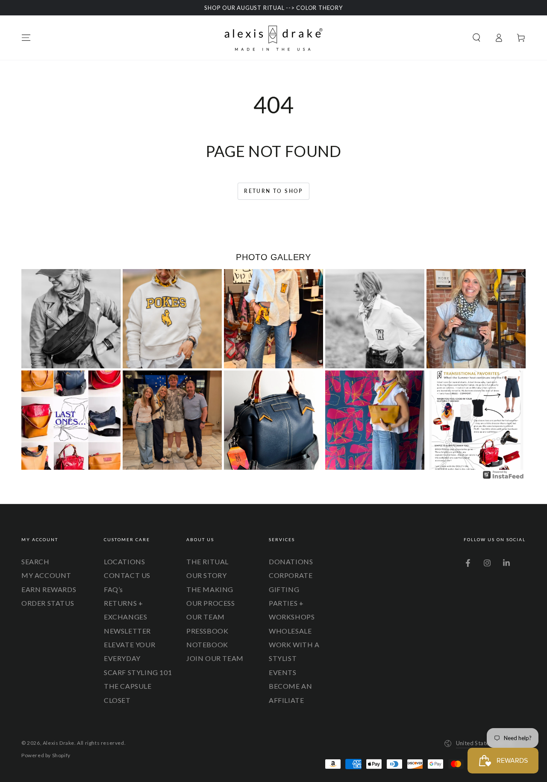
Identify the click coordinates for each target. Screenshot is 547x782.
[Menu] (26, 37)
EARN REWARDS (48, 589)
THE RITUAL (207, 561)
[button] (476, 37)
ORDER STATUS (47, 603)
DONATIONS (291, 561)
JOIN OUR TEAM (215, 658)
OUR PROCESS (210, 603)
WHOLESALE (290, 631)
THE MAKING (209, 589)
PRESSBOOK (207, 631)
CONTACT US (127, 575)
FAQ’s (113, 589)
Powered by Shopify (46, 755)
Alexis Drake (58, 743)
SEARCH (35, 561)
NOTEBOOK (207, 644)
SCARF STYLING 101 (138, 672)
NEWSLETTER (127, 631)
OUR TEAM (205, 617)
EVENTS (283, 672)
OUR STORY (206, 575)
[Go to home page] (273, 38)
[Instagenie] (503, 478)
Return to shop (273, 191)
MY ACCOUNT (46, 575)
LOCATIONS (124, 561)
